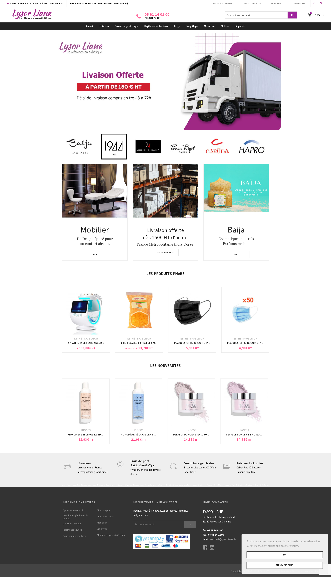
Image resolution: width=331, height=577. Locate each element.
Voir (95, 254)
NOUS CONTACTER (252, 3)
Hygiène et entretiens (156, 26)
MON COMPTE (277, 3)
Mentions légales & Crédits (111, 535)
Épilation (104, 26)
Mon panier (102, 522)
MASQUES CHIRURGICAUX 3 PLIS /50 (236, 343)
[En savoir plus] (165, 212)
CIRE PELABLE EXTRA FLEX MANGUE (130, 343)
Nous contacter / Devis (74, 535)
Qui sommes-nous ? (73, 510)
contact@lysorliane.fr (223, 539)
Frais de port (140, 461)
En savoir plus (165, 252)
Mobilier (225, 26)
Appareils (240, 26)
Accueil (89, 26)
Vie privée (102, 528)
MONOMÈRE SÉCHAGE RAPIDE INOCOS (90, 434)
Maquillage (192, 26)
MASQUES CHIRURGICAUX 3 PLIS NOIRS (185, 343)
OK (284, 554)
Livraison (84, 463)
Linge (177, 26)
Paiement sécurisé (250, 463)
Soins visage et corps (126, 26)
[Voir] (94, 212)
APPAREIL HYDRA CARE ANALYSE (74, 343)
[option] (96, 146)
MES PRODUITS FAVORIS (223, 3)
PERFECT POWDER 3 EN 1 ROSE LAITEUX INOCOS (255, 434)
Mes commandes (106, 516)
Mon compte (103, 510)
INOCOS (86, 430)
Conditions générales (199, 463)
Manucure (209, 26)
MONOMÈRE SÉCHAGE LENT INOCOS (142, 434)
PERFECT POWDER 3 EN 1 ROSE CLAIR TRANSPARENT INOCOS (209, 434)
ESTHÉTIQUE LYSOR (74, 338)
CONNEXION (299, 3)
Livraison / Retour (72, 523)
